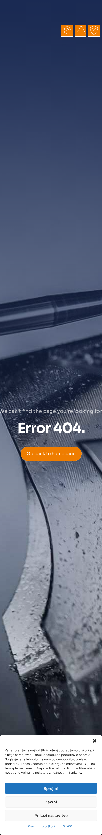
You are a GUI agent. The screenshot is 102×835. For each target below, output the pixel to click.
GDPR (67, 826)
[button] (94, 740)
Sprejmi (51, 788)
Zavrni (51, 802)
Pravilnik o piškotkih (43, 826)
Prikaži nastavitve (51, 815)
